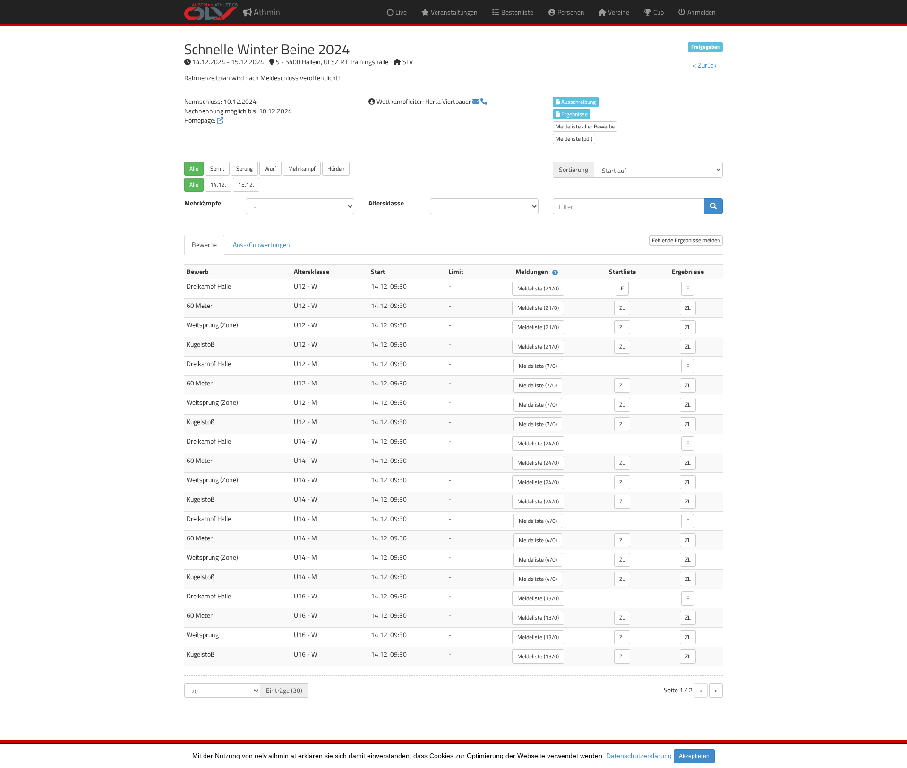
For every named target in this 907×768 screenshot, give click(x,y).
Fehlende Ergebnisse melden (686, 240)
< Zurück (705, 65)
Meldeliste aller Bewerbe (585, 126)
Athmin (266, 12)
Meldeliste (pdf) (574, 138)
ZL (622, 307)
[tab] (204, 245)
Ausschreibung (578, 101)
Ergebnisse (574, 114)
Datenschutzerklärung (639, 755)
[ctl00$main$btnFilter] (713, 206)
